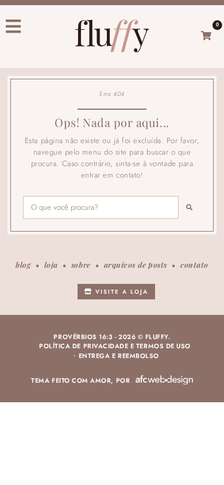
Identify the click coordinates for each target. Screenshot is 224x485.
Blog (23, 265)
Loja (51, 265)
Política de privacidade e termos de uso (115, 346)
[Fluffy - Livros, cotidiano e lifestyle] (112, 36)
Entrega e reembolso (119, 355)
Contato (194, 265)
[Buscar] (190, 207)
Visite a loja (120, 291)
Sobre (81, 265)
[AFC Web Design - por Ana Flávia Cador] (164, 380)
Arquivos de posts (135, 265)
